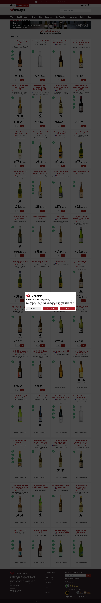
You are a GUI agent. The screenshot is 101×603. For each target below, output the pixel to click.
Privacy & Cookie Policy (59, 304)
